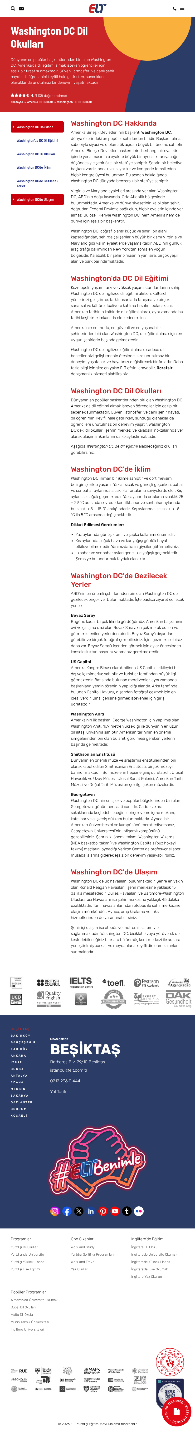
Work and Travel (83, 1262)
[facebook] (67, 1211)
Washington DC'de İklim (34, 167)
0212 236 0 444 (65, 1081)
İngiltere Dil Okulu (144, 1247)
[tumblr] (127, 1211)
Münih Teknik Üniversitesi (30, 1322)
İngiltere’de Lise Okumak (149, 1269)
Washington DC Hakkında (35, 126)
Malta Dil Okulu (22, 1315)
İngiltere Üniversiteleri (27, 1329)
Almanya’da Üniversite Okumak (34, 1300)
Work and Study (82, 1247)
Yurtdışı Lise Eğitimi (25, 1269)
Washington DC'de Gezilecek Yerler (37, 183)
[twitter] (79, 1211)
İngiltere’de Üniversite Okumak (154, 1254)
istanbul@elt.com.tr (68, 1070)
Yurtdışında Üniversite (27, 1254)
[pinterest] (103, 1211)
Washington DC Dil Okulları (36, 154)
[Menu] (182, 8)
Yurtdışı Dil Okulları (24, 1247)
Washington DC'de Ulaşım (35, 199)
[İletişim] (174, 8)
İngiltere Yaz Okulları (146, 1277)
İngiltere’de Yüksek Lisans (150, 1262)
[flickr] (139, 1211)
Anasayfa (17, 102)
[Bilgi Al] (21, 8)
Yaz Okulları (79, 1269)
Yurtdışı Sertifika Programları (92, 1254)
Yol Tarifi (58, 1091)
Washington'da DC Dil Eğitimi (37, 140)
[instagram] (55, 1211)
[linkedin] (91, 1211)
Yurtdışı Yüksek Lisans (27, 1262)
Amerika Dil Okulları (40, 102)
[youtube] (115, 1211)
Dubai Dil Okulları (23, 1307)
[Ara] (13, 8)
